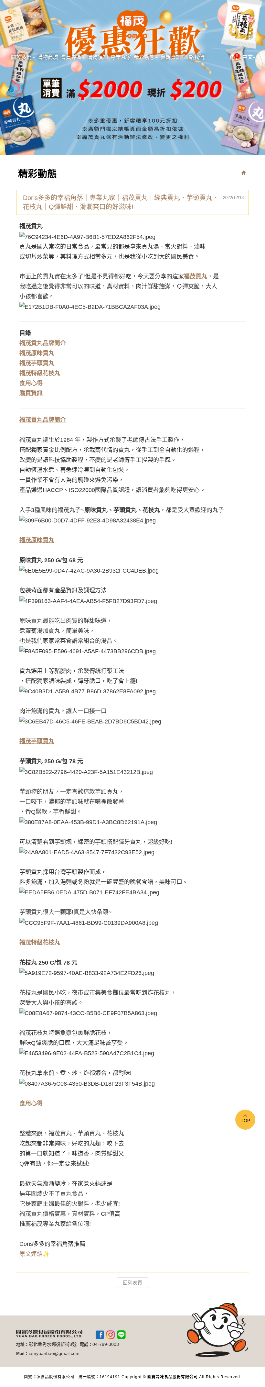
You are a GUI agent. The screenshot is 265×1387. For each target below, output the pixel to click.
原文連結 (31, 1254)
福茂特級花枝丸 (39, 373)
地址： (22, 1344)
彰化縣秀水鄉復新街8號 (53, 1344)
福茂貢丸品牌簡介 (42, 343)
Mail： (22, 1353)
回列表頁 (132, 1282)
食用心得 (31, 383)
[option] (132, 77)
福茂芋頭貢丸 (36, 363)
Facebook (99, 1334)
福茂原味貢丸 (36, 353)
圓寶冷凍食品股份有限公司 (132, 25)
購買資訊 (31, 393)
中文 (247, 57)
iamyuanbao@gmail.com (54, 1353)
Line (121, 1334)
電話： (86, 1344)
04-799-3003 (105, 1344)
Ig (110, 1334)
